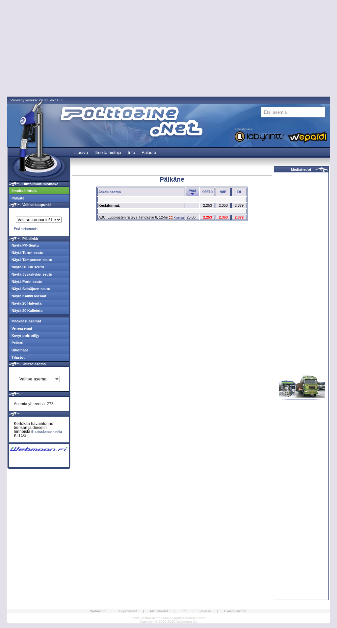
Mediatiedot (301, 169)
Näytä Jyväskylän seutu (32, 274)
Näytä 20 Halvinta (26, 303)
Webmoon (98, 611)
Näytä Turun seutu (27, 252)
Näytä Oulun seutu (28, 267)
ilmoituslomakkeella (46, 432)
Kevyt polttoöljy (25, 336)
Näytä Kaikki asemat (29, 296)
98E (223, 192)
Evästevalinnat (235, 611)
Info (131, 152)
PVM (192, 191)
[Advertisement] (168, 49)
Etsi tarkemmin (26, 229)
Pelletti (17, 343)
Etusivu (80, 152)
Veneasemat (22, 328)
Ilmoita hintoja (107, 152)
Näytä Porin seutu (27, 282)
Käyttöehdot (127, 611)
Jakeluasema (109, 192)
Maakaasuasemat (26, 321)
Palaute (149, 152)
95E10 (207, 192)
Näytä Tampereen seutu (32, 260)
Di (239, 192)
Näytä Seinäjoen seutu (31, 289)
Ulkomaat (20, 350)
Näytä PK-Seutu (25, 245)
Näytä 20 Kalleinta (27, 311)
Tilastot (18, 357)
